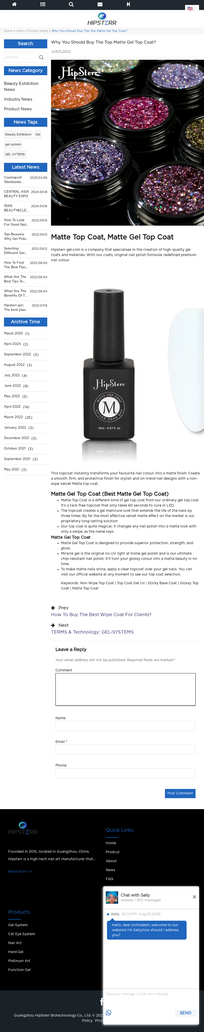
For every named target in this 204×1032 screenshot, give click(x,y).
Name (60, 718)
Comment (63, 670)
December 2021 (16, 438)
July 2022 (12, 375)
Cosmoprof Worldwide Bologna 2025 (15, 180)
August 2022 (14, 365)
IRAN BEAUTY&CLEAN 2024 (16, 208)
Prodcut (113, 852)
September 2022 (17, 354)
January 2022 (15, 427)
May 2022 (12, 396)
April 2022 (12, 406)
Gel (38, 134)
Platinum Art (19, 961)
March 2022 (13, 417)
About (111, 861)
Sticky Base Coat (162, 583)
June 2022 (12, 385)
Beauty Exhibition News (21, 87)
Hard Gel (15, 952)
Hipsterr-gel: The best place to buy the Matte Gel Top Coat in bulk (16, 308)
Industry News (18, 99)
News (110, 870)
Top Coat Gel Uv (131, 583)
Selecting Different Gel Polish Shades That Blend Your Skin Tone (15, 251)
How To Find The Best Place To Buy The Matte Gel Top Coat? (16, 265)
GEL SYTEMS (15, 154)
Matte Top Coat (74, 500)
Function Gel (19, 970)
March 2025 (13, 333)
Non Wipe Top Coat (97, 583)
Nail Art (15, 943)
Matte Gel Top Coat (76, 494)
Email (61, 742)
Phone (60, 765)
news (20, 30)
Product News (37, 30)
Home (8, 30)
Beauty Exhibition (18, 134)
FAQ (109, 879)
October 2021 (15, 448)
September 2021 (17, 459)
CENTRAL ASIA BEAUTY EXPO (16, 194)
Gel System (18, 925)
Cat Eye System (21, 934)
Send (186, 1013)
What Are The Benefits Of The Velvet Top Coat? (16, 294)
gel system (13, 144)
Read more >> (20, 871)
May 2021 (11, 469)
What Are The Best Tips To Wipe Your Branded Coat (15, 279)
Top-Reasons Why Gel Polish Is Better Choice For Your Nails (16, 237)
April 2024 (12, 344)
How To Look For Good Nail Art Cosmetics (15, 223)
